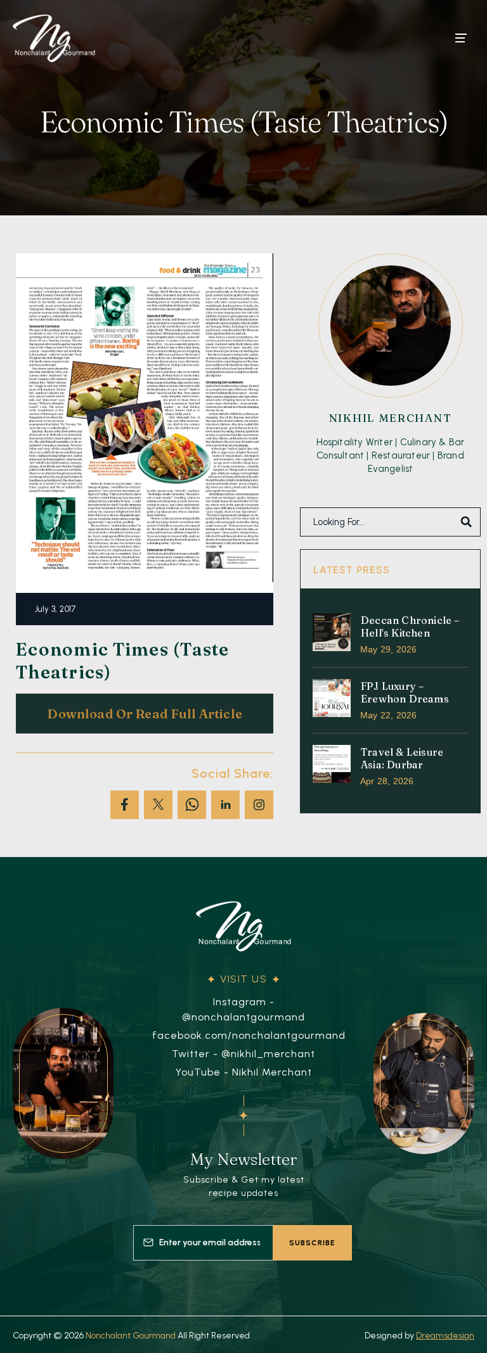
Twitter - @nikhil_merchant (243, 1054)
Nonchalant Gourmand (131, 1335)
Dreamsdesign (445, 1335)
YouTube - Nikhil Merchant (244, 1072)
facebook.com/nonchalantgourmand (249, 1035)
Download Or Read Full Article (144, 713)
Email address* (203, 1236)
